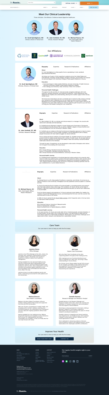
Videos (37, 355)
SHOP (88, 3)
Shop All (18, 360)
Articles (37, 352)
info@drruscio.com (21, 371)
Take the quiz (93, 7)
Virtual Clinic (70, 3)
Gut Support (19, 355)
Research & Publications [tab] (71, 66)
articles (54, 7)
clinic (73, 7)
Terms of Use (49, 362)
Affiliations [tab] (87, 66)
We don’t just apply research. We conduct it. (40, 361)
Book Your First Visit (44, 338)
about (45, 7)
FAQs (37, 358)
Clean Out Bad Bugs (21, 357)
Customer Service (50, 360)
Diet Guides (38, 357)
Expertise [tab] (56, 66)
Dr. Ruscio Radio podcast (60, 198)
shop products (14, 7)
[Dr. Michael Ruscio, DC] (22, 391)
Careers (48, 355)
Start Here (19, 352)
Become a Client (50, 357)
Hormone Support (20, 358)
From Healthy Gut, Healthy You (23, 353)
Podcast (37, 353)
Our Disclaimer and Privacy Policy (59, 391)
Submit (90, 355)
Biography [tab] (45, 66)
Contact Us (65, 338)
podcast (64, 7)
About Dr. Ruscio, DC (51, 352)
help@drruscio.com (21, 373)
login (81, 7)
